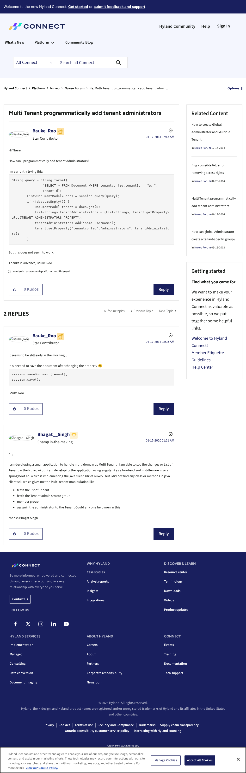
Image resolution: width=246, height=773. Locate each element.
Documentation (175, 663)
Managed (16, 654)
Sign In (223, 26)
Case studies (96, 572)
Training (170, 654)
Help (205, 26)
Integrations (96, 600)
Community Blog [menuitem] (79, 42)
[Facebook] (15, 624)
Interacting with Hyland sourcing (157, 730)
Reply (164, 289)
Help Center (202, 367)
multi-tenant (62, 271)
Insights (92, 591)
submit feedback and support (119, 6)
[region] (123, 760)
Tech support (173, 673)
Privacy (48, 725)
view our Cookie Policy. (42, 768)
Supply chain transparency (179, 725)
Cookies (64, 725)
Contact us (20, 599)
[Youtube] (66, 624)
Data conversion (21, 673)
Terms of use (84, 725)
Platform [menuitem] (42, 42)
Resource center (175, 572)
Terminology (173, 581)
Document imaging (23, 682)
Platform (38, 88)
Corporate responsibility (104, 673)
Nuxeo (55, 88)
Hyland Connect (15, 88)
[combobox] (91, 62)
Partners (93, 663)
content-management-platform (32, 271)
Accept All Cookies (199, 760)
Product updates (176, 609)
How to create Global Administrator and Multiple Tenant (210, 132)
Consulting (17, 663)
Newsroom (94, 682)
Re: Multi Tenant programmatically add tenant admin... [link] (129, 88)
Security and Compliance (116, 725)
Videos (169, 600)
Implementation (21, 645)
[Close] (238, 759)
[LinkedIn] (53, 624)
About (91, 654)
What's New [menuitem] (14, 42)
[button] (14, 289)
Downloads (172, 591)
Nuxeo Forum (75, 88)
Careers (92, 645)
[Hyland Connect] (36, 26)
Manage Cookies (165, 760)
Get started (78, 6)
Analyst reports (98, 581)
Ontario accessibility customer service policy (97, 730)
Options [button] (233, 88)
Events (169, 645)
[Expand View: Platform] (52, 42)
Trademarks (146, 725)
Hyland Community (177, 26)
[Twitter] (28, 624)
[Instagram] (41, 624)
